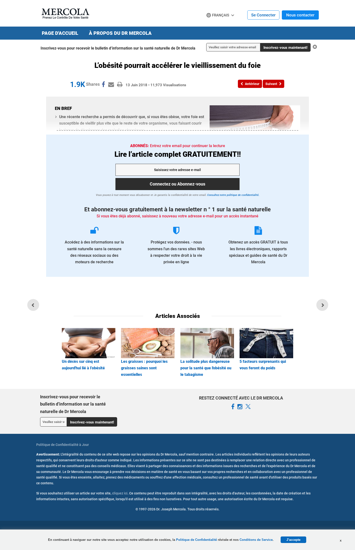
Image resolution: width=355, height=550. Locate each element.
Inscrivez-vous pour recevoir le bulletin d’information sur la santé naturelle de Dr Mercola (118, 48)
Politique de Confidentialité (197, 540)
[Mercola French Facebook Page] (232, 406)
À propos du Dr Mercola (120, 33)
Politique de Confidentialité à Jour (62, 445)
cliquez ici (120, 493)
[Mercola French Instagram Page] (239, 406)
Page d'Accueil (60, 33)
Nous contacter (300, 15)
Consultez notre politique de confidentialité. (232, 195)
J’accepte (293, 540)
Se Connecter (263, 15)
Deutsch (215, 24)
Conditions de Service (256, 540)
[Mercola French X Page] (248, 406)
